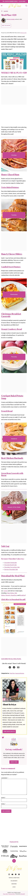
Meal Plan (6, 11)
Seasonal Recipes (19, 673)
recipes (6, 591)
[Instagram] (9, 874)
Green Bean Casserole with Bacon (12, 474)
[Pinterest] (19, 874)
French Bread (6, 411)
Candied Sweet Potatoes (11, 267)
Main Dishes (10, 593)
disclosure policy (23, 32)
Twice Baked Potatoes (10, 187)
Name (3, 797)
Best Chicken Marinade (12, 458)
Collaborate (14, 880)
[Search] (26, 5)
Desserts (8, 595)
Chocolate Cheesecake (10, 562)
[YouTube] (12, 874)
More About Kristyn (9, 731)
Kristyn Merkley (11, 19)
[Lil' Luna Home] (14, 6)
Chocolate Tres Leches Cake (12, 567)
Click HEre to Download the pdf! (13, 599)
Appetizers (14, 595)
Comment (4, 778)
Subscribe (14, 883)
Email (3, 804)
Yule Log (5, 546)
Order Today (14, 762)
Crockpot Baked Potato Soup (12, 397)
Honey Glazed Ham (10, 174)
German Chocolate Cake (11, 569)
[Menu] (1, 5)
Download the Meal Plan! (13, 575)
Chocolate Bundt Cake (10, 565)
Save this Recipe (6, 25)
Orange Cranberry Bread (11, 329)
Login (14, 887)
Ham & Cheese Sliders (11, 253)
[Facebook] (15, 874)
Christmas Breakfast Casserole (11, 315)
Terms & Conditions (14, 877)
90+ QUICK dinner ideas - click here (14, 1)
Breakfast (22, 595)
